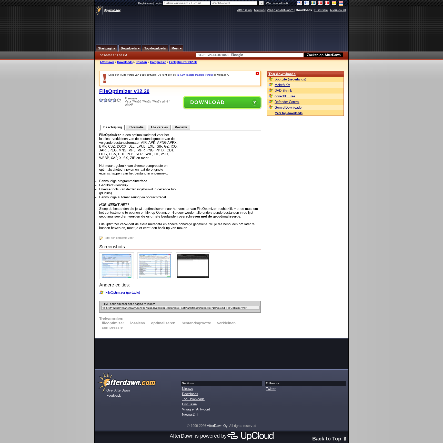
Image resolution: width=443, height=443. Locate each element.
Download (207, 102)
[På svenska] (313, 3)
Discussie (321, 10)
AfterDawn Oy (217, 426)
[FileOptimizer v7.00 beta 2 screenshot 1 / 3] (117, 278)
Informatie (136, 127)
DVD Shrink (283, 90)
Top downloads (282, 74)
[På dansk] (327, 3)
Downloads (125, 62)
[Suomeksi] (306, 3)
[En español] (334, 3)
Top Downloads (193, 399)
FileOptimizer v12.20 (183, 62)
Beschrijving (112, 127)
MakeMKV (282, 85)
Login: (159, 3)
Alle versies (159, 127)
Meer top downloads (289, 113)
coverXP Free (285, 96)
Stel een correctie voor (119, 237)
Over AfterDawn (118, 390)
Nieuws (259, 10)
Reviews (181, 127)
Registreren (145, 3)
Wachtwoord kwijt (277, 3)
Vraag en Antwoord (280, 10)
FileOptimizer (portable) (122, 292)
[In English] (299, 3)
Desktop (141, 62)
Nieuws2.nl (338, 10)
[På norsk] (320, 3)
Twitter (271, 389)
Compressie (158, 62)
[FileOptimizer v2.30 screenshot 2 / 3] (156, 278)
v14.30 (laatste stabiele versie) (195, 74)
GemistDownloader (289, 107)
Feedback (113, 395)
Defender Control (287, 102)
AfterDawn (244, 10)
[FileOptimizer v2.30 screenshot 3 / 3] (194, 278)
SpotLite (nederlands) (290, 79)
